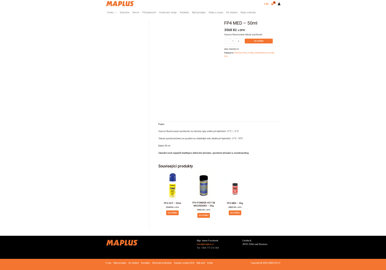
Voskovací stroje (168, 12)
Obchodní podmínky (162, 263)
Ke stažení (231, 12)
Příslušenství (149, 12)
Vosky (110, 12)
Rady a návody (248, 12)
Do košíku (259, 41)
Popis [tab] (161, 124)
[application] (115, 12)
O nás (108, 263)
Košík (210, 263)
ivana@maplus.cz (205, 244)
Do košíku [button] (172, 213)
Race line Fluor (240, 52)
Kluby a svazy (216, 12)
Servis (135, 12)
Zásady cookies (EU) (184, 263)
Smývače (124, 12)
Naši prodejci (199, 12)
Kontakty (184, 12)
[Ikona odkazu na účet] (279, 4)
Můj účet (201, 263)
